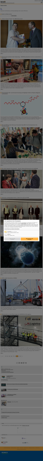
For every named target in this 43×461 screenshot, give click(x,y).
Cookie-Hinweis (23, 223)
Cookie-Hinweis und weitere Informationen (11, 228)
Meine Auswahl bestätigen (12, 239)
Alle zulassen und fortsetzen (29, 239)
